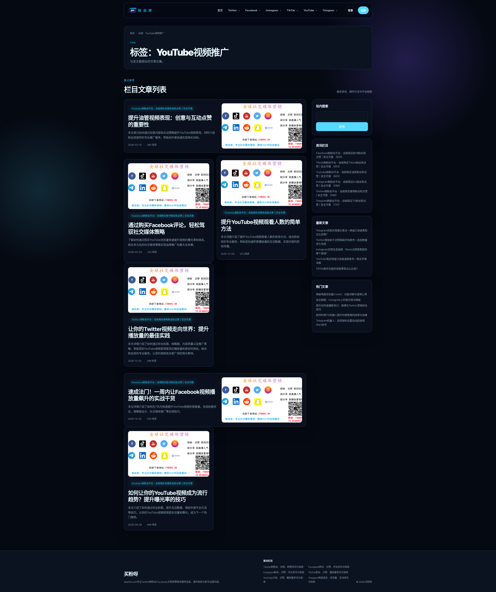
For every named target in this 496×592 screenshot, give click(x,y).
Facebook (251, 10)
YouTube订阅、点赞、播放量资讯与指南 (283, 579)
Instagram (272, 10)
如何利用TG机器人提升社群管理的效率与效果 (341, 314)
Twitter (232, 10)
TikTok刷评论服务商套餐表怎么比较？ (337, 268)
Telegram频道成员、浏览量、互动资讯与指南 (328, 579)
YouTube (309, 10)
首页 (220, 10)
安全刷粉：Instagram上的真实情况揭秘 (338, 299)
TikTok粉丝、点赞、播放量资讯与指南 (328, 572)
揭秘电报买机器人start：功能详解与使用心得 (341, 294)
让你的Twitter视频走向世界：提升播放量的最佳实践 (168, 332)
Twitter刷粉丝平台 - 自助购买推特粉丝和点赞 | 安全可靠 (161, 319)
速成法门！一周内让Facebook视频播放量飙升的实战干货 (171, 395)
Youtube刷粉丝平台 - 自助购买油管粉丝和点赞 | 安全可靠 (162, 108)
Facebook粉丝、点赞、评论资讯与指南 (328, 566)
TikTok (291, 10)
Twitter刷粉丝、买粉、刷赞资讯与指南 (283, 566)
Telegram (328, 10)
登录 (350, 10)
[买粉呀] (140, 10)
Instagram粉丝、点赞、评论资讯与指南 (283, 572)
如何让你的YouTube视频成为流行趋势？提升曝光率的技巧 (167, 496)
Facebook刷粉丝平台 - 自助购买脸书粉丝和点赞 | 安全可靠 (163, 215)
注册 (363, 10)
